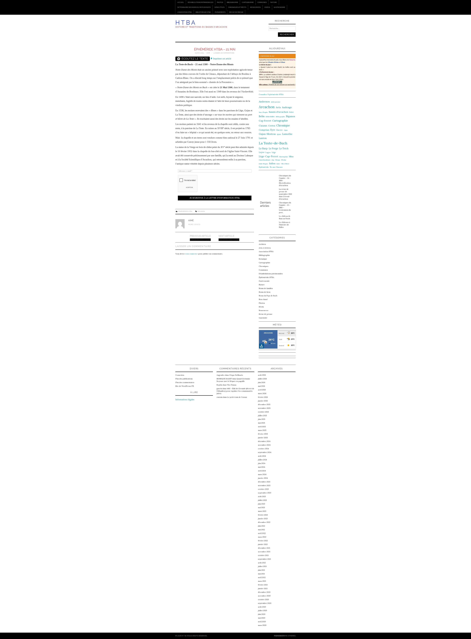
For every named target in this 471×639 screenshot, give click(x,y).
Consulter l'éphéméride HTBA (271, 94)
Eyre (272, 129)
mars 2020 (262, 625)
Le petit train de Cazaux (237, 397)
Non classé (263, 299)
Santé (278, 164)
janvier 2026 (263, 401)
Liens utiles (219, 7)
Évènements (220, 12)
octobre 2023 (263, 489)
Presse (277, 160)
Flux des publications (184, 379)
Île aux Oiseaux (276, 167)
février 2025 (263, 434)
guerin (219, 388)
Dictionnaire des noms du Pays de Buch (194, 7)
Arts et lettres (265, 248)
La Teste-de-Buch (273, 143)
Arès (278, 107)
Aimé (208, 53)
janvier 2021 (263, 588)
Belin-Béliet (270, 117)
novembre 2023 (264, 485)
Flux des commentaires (184, 382)
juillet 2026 (262, 379)
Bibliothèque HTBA (203, 12)
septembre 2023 (264, 493)
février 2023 (263, 515)
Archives (262, 244)
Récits (261, 307)
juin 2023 (261, 504)
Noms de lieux (264, 292)
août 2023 (262, 496)
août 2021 (262, 563)
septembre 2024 (264, 452)
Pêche (283, 160)
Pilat (273, 160)
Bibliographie (232, 2)
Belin (262, 116)
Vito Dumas (231, 385)
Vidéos (267, 7)
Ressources (255, 7)
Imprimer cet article (221, 58)
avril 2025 (262, 426)
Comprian (264, 129)
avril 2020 (262, 621)
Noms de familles (266, 288)
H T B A (185, 22)
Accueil (180, 2)
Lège (274, 152)
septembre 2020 (264, 603)
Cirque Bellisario (236, 375)
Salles (272, 163)
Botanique (263, 259)
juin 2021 (261, 570)
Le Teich (283, 148)
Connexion (179, 375)
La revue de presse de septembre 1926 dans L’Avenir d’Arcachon (285, 194)
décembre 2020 (264, 592)
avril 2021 (262, 577)
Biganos (290, 116)
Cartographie (248, 2)
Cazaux (263, 125)
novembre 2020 (264, 596)
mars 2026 (262, 393)
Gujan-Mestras (267, 133)
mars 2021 (262, 581)
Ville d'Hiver (285, 164)
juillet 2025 (262, 415)
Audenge (287, 107)
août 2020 (262, 607)
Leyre (261, 152)
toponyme (263, 318)
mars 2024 (262, 474)
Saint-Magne (263, 164)
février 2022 (263, 541)
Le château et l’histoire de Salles (284, 224)
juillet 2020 (262, 610)
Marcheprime (283, 157)
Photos (220, 2)
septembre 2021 (264, 559)
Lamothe (287, 133)
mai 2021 (261, 574)
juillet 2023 (262, 500)
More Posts (194, 224)
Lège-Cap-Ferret (268, 156)
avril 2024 (262, 471)
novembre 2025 (264, 408)
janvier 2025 (263, 438)
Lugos (268, 152)
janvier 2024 (263, 478)
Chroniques (263, 266)
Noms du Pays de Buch (268, 296)
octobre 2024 (263, 449)
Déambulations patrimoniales (200, 2)
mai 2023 (261, 507)
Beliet (291, 112)
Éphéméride (264, 167)
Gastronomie (279, 7)
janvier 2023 (263, 518)
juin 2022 (261, 526)
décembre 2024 (264, 441)
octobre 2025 (263, 412)
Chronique (283, 125)
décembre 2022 (264, 522)
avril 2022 (262, 533)
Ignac (279, 134)
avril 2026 (262, 390)
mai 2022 (261, 529)
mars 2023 (262, 511)
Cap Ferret (265, 120)
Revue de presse (236, 12)
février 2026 (263, 397)
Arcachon (267, 106)
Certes (271, 125)
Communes (262, 2)
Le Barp (263, 148)
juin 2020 (261, 614)
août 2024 (262, 456)
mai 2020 (261, 618)
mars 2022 (262, 537)
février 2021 (263, 585)
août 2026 (262, 375)
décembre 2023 (264, 482)
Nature (273, 2)
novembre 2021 (264, 552)
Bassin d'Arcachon (278, 112)
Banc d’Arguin (263, 112)
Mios (291, 156)
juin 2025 (261, 419)
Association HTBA (184, 12)
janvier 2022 (263, 544)
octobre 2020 (263, 599)
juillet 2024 (262, 460)
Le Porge (273, 148)
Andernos (264, 101)
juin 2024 (261, 463)
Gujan (286, 130)
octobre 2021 (263, 555)
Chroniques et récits (237, 7)
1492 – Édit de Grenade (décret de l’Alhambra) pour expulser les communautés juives (235, 391)
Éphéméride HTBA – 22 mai (229, 240)
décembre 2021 (264, 548)
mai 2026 (261, 386)
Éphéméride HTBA (185, 211)
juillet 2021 (262, 566)
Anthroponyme (275, 102)
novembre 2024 (264, 445)
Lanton (263, 138)
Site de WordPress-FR (184, 386)
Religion (201, 211)
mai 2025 (261, 423)
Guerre (279, 130)
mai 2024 (261, 467)
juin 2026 (261, 382)
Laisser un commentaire (224, 53)
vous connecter (191, 254)
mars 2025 (262, 430)
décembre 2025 (264, 404)
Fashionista (279, 636)
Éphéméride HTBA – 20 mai (200, 240)
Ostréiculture (264, 160)
